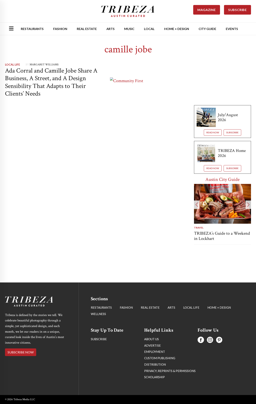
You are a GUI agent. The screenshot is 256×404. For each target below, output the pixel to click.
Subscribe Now (21, 352)
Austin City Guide (222, 179)
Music (129, 29)
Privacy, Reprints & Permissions (170, 371)
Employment (154, 351)
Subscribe (232, 132)
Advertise (152, 345)
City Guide (207, 29)
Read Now (212, 132)
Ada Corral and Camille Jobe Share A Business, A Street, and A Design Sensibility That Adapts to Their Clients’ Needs (51, 82)
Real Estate (87, 29)
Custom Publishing (159, 358)
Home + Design (176, 29)
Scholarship (154, 377)
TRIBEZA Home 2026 (232, 153)
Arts (110, 29)
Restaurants (32, 29)
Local (149, 29)
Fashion (60, 29)
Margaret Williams (44, 64)
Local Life (12, 64)
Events (232, 29)
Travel (198, 227)
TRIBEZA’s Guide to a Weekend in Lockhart (222, 235)
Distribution (155, 364)
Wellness (98, 314)
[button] (196, 205)
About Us (151, 339)
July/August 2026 (228, 117)
